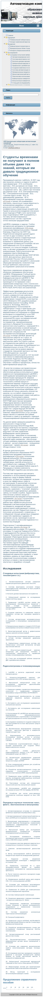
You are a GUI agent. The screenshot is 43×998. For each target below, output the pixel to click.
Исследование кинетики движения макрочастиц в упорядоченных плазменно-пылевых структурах (23, 844)
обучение (6, 201)
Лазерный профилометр (16, 917)
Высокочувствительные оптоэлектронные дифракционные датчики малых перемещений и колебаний (23, 941)
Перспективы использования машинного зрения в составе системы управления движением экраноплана (23, 638)
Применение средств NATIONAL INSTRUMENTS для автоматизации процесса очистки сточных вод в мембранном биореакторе (23, 922)
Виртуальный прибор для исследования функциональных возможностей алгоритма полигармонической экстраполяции (23, 831)
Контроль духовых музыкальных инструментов (27, 61)
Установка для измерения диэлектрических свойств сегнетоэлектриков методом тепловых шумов (23, 948)
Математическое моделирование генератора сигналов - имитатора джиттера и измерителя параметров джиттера (23, 730)
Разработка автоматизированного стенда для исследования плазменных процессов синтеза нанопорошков (23, 929)
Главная (10, 35)
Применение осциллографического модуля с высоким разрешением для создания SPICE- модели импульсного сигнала (23, 745)
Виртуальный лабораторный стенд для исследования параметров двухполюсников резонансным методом (23, 684)
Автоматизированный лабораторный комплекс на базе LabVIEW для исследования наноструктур (23, 817)
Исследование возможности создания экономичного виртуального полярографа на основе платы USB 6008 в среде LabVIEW (23, 838)
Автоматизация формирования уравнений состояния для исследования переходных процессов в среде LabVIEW (23, 759)
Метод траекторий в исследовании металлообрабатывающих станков (23, 972)
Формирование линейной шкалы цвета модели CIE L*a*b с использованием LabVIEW (23, 880)
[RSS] (2, 994)
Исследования (12, 53)
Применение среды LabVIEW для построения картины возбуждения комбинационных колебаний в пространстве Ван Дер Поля (23, 778)
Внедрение (11, 44)
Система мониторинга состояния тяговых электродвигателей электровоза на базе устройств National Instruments (23, 588)
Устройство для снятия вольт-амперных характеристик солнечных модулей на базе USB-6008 (23, 795)
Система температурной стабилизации (21, 895)
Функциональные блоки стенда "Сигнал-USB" (25, 48)
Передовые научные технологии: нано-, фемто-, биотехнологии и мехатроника (21, 804)
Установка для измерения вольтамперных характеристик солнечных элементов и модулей (23, 885)
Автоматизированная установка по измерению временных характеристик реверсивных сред (23, 811)
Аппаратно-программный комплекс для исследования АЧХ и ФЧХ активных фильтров (23, 678)
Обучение (29, 228)
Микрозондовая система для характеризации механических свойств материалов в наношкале (23, 967)
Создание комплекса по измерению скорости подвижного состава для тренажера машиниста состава (23, 614)
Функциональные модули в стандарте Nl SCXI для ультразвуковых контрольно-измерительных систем (23, 627)
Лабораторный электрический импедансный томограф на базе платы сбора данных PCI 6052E (23, 962)
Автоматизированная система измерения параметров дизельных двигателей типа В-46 (23, 582)
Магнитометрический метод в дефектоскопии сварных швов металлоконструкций (23, 632)
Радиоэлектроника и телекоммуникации (23, 85)
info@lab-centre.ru (14, 148)
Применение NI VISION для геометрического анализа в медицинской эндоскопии (23, 890)
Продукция (11, 37)
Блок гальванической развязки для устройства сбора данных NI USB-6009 (23, 765)
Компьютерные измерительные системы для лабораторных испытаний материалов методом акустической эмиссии (23, 645)
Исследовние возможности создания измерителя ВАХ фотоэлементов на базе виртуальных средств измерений (23, 723)
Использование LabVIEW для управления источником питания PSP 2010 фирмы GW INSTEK (23, 789)
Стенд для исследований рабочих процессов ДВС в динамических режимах (23, 659)
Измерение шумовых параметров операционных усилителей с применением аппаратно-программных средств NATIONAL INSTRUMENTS (23, 691)
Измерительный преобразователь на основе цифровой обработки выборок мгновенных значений (23, 698)
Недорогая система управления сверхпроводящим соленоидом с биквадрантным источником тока (23, 860)
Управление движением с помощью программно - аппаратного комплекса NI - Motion (23, 899)
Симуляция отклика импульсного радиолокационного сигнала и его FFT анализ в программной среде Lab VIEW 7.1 (23, 752)
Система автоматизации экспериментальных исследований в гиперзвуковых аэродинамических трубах (23, 621)
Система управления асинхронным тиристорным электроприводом (23, 912)
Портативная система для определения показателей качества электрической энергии (23, 784)
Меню (21, 25)
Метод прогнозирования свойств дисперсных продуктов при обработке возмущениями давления (23, 854)
